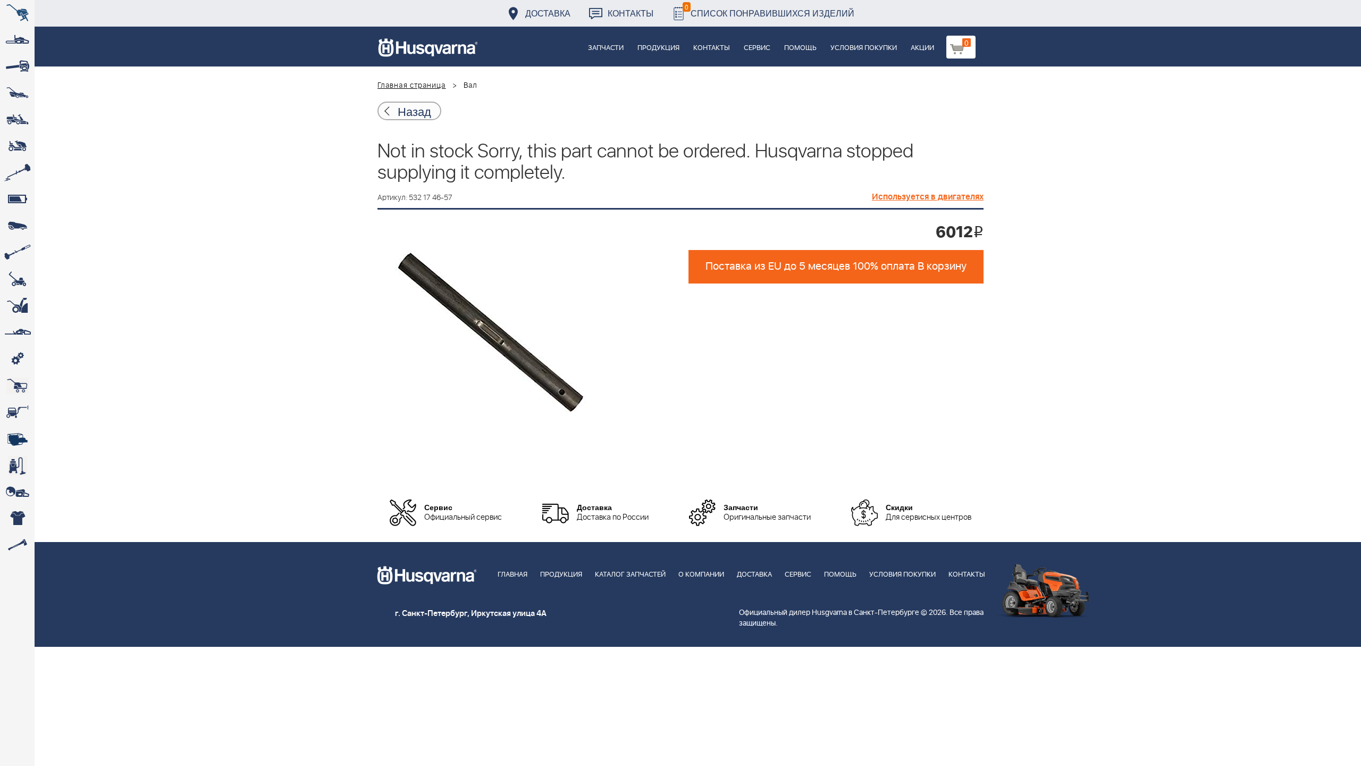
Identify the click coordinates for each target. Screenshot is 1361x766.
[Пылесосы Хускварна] (17, 465)
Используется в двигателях (928, 196)
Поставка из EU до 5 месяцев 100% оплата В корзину (836, 266)
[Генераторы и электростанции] (17, 385)
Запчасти (606, 48)
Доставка (547, 13)
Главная (512, 575)
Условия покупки (863, 48)
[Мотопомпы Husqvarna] (17, 439)
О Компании (701, 575)
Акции (922, 48)
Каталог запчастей (630, 575)
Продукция (658, 48)
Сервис (757, 48)
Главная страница (411, 85)
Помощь (800, 48)
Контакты (630, 13)
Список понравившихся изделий (769, 10)
